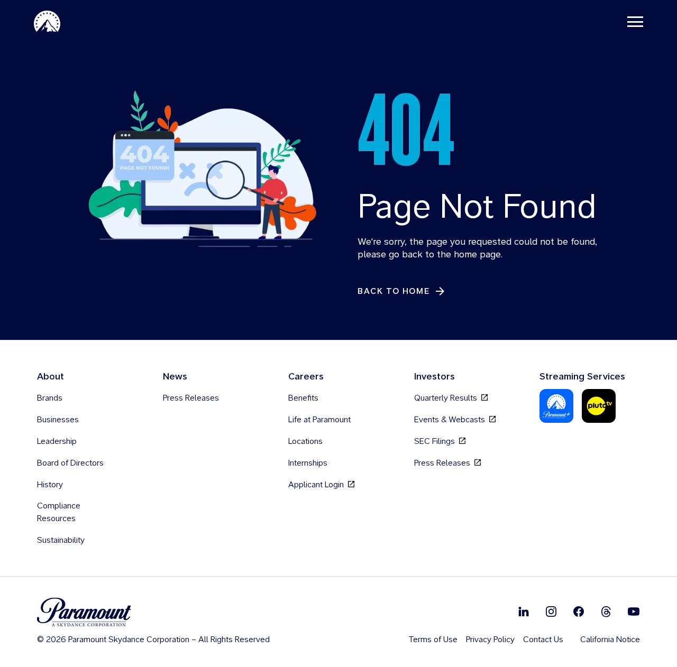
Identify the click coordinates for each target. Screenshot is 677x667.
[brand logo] (153, 612)
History (50, 484)
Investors (434, 376)
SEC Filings (435, 441)
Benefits (303, 398)
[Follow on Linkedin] (523, 611)
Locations (305, 441)
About (50, 376)
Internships (307, 463)
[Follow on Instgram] (551, 611)
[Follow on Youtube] (633, 611)
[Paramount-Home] (47, 21)
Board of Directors (70, 463)
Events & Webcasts (450, 419)
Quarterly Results (446, 398)
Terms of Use (433, 639)
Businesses (58, 419)
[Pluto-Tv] (599, 406)
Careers (306, 376)
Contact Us (543, 639)
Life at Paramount (319, 419)
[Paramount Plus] (556, 406)
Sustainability (61, 540)
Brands (49, 398)
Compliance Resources (58, 512)
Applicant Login (317, 484)
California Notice (610, 639)
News (175, 376)
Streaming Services (582, 376)
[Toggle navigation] (635, 21)
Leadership (57, 441)
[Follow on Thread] (606, 611)
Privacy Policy (490, 639)
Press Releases (191, 398)
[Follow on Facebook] (578, 611)
